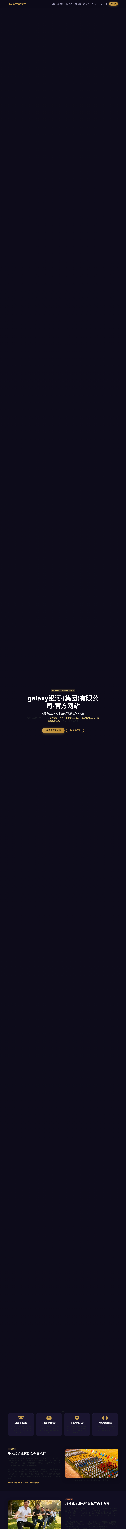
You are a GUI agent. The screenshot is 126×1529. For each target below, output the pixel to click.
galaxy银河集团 (17, 3)
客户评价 (86, 4)
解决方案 (69, 4)
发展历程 (77, 4)
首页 (53, 4)
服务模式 (60, 4)
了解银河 (76, 730)
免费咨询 (113, 4)
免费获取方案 (55, 730)
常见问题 (103, 4)
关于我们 (95, 4)
